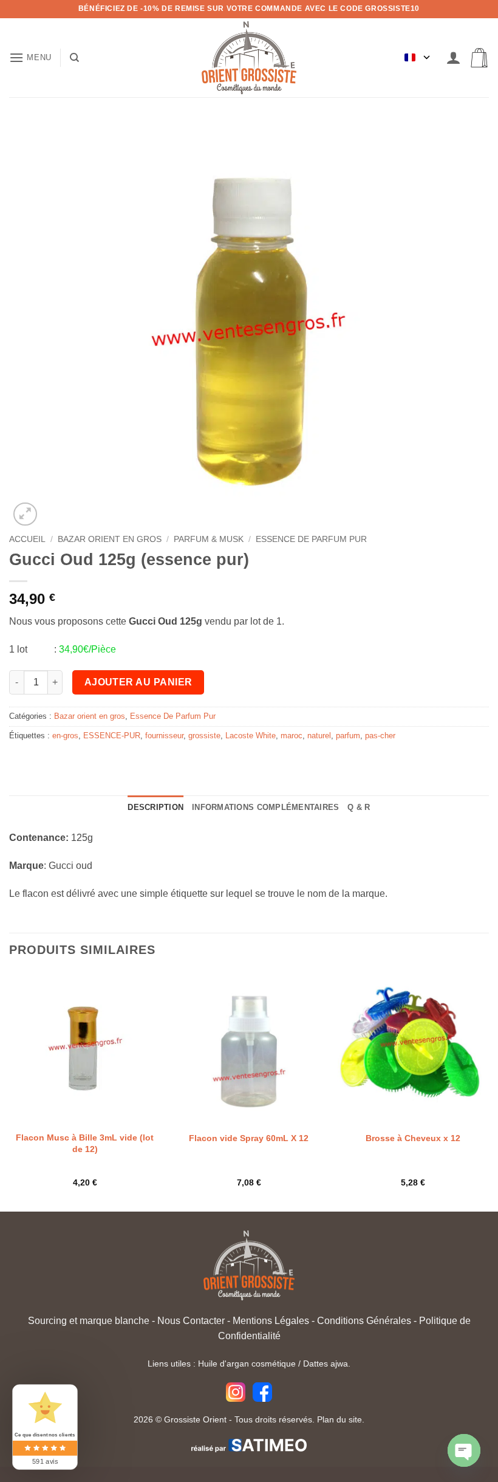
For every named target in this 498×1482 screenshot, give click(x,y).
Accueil (27, 539)
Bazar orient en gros (110, 539)
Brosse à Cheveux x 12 (413, 1138)
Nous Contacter (191, 1321)
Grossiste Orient (195, 1419)
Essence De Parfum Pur (311, 539)
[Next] (488, 1090)
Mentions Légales (271, 1321)
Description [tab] (155, 807)
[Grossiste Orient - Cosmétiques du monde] (249, 57)
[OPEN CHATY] (464, 1450)
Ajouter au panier (138, 682)
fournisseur (164, 735)
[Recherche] (74, 57)
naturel (319, 735)
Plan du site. (340, 1419)
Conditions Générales (364, 1321)
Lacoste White (250, 735)
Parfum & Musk (209, 539)
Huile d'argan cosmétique (247, 1363)
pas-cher (380, 735)
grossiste (204, 735)
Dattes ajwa (325, 1363)
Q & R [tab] (358, 807)
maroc (291, 735)
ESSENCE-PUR (111, 735)
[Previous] (10, 1090)
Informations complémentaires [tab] (265, 807)
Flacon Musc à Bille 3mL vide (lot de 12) (85, 1143)
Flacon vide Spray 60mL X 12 (249, 1138)
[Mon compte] (453, 58)
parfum (348, 735)
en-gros (65, 735)
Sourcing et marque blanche (88, 1321)
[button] (30, 57)
